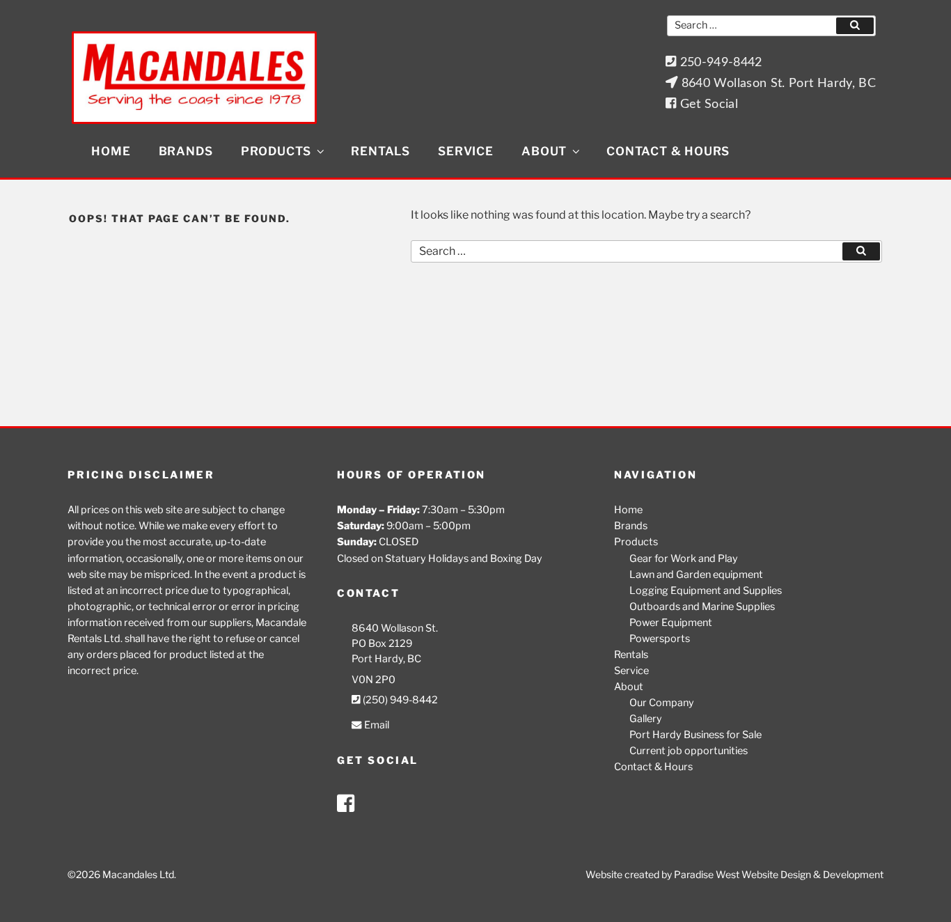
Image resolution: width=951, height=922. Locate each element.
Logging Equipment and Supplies (705, 590)
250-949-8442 (719, 62)
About (544, 151)
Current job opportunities (688, 750)
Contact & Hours (668, 151)
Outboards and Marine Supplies (702, 606)
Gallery (645, 718)
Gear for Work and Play (683, 558)
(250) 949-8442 (399, 700)
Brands (186, 151)
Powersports (659, 638)
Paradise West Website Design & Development (778, 874)
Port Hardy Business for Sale (695, 734)
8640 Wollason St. (395, 628)
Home (110, 151)
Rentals (380, 151)
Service (466, 151)
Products (276, 151)
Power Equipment (670, 622)
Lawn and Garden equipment (696, 574)
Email (375, 725)
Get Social (707, 104)
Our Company (661, 702)
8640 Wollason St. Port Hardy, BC (776, 83)
